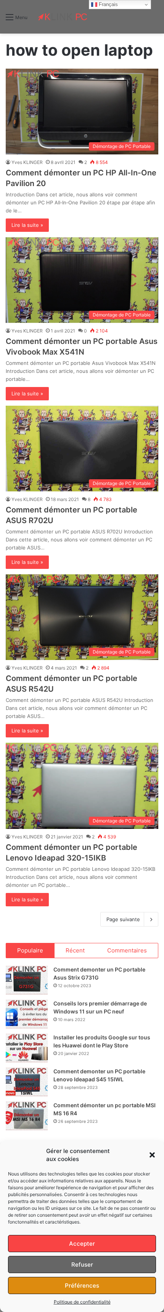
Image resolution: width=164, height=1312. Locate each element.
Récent (75, 950)
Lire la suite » (27, 225)
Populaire (30, 950)
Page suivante (123, 919)
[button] (152, 1155)
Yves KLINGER (27, 162)
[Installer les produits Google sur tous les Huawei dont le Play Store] (27, 1048)
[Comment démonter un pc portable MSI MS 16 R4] (27, 1116)
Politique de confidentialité (82, 1302)
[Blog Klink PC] (62, 16)
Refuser (82, 1264)
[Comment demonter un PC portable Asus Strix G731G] (27, 980)
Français (107, 4)
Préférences (82, 1285)
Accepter (82, 1243)
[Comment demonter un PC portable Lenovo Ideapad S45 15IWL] (27, 1082)
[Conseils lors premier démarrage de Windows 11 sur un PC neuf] (27, 1014)
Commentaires (127, 950)
